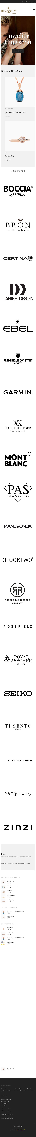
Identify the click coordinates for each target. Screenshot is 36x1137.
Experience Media (21, 1129)
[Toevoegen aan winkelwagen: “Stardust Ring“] (17, 120)
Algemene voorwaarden (7, 1118)
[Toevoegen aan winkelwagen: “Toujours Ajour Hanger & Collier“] (17, 77)
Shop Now (18, 51)
